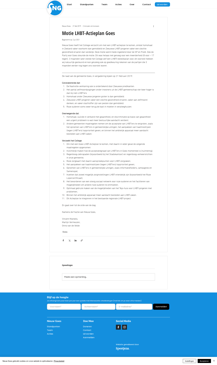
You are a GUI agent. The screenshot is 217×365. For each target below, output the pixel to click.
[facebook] (118, 327)
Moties (65, 232)
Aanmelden (88, 337)
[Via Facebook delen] (63, 240)
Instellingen (189, 361)
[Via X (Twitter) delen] (69, 240)
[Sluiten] (213, 361)
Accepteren (204, 361)
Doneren (87, 326)
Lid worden (88, 333)
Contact (87, 330)
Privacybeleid (59, 361)
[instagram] (124, 327)
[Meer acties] (153, 26)
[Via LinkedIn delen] (75, 240)
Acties (50, 333)
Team (50, 330)
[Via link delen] (81, 240)
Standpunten (53, 326)
